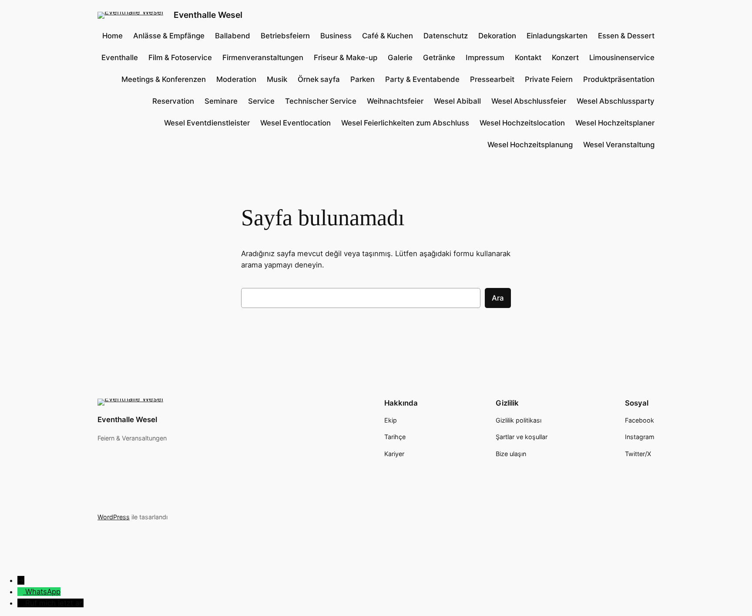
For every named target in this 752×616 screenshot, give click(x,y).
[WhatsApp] (21, 591)
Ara (498, 298)
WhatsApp (42, 591)
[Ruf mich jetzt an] (21, 603)
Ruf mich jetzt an (54, 603)
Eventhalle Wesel (208, 15)
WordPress (113, 517)
